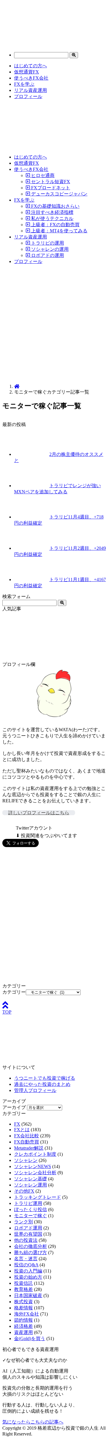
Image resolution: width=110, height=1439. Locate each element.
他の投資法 (26, 1240)
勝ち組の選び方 (30, 1252)
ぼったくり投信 (30, 1209)
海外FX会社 (26, 1313)
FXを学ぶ (24, 84)
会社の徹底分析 (30, 1246)
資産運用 (23, 1332)
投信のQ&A (26, 1264)
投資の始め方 (28, 1277)
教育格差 (23, 1289)
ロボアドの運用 (47, 255)
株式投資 (23, 1301)
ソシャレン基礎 (30, 1178)
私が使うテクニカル (51, 218)
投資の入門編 (28, 1270)
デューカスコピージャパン (58, 193)
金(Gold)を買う (29, 1338)
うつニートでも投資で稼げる (44, 1078)
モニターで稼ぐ (30, 1215)
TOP (6, 1011)
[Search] (74, 55)
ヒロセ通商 (42, 175)
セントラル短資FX (50, 181)
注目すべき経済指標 (51, 212)
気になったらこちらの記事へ (32, 1421)
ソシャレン (26, 1160)
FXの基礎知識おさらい (54, 206)
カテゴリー (14, 992)
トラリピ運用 (28, 1203)
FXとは (22, 1129)
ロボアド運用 (28, 1227)
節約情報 (23, 1320)
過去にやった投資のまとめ (42, 1084)
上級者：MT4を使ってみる (58, 230)
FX (17, 1124)
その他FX (24, 1191)
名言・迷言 (26, 1258)
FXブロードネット (50, 187)
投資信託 (23, 1283)
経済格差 (23, 1326)
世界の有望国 (28, 1234)
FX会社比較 (26, 1135)
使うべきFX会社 (31, 77)
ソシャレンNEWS (32, 1166)
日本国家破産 (28, 1295)
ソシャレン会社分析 (35, 1172)
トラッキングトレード (37, 1197)
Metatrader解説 (28, 1148)
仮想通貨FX (26, 71)
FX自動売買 (26, 1141)
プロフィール (28, 96)
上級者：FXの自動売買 (54, 224)
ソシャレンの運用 (49, 249)
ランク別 (23, 1221)
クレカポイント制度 (35, 1154)
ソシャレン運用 (30, 1184)
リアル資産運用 (30, 90)
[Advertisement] (55, 324)
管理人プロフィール (35, 1090)
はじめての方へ (30, 65)
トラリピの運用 (47, 243)
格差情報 (23, 1307)
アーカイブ (14, 1107)
